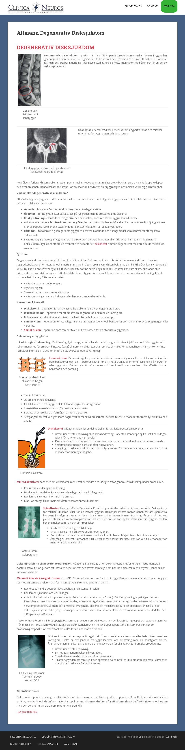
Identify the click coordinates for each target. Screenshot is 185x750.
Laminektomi (58, 358)
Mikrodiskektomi (28, 482)
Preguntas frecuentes (23, 736)
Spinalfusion (51, 508)
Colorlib (143, 736)
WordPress (171, 736)
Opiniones (152, 6)
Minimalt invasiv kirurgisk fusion (38, 578)
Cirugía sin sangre (47, 743)
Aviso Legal (70, 743)
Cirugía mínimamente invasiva (58, 736)
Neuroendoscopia (20, 743)
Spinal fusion (32, 330)
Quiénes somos (132, 6)
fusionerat (101, 243)
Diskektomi (55, 428)
